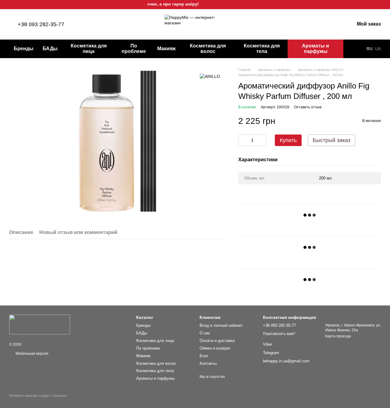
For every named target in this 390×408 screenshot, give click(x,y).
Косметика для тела (262, 48)
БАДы (50, 48)
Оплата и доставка (217, 340)
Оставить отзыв (307, 107)
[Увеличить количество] (261, 140)
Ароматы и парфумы (315, 48)
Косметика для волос (208, 48)
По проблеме (134, 48)
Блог (204, 356)
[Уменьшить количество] (243, 140)
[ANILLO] (210, 76)
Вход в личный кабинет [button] (221, 325)
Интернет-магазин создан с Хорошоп (38, 395)
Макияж (166, 48)
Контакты (208, 363)
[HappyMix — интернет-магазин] (39, 324)
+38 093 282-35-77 (41, 24)
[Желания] (318, 24)
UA (378, 49)
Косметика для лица (89, 48)
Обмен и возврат (215, 348)
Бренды (24, 48)
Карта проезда (338, 336)
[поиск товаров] (354, 49)
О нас (205, 333)
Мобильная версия (31, 353)
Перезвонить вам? (279, 334)
